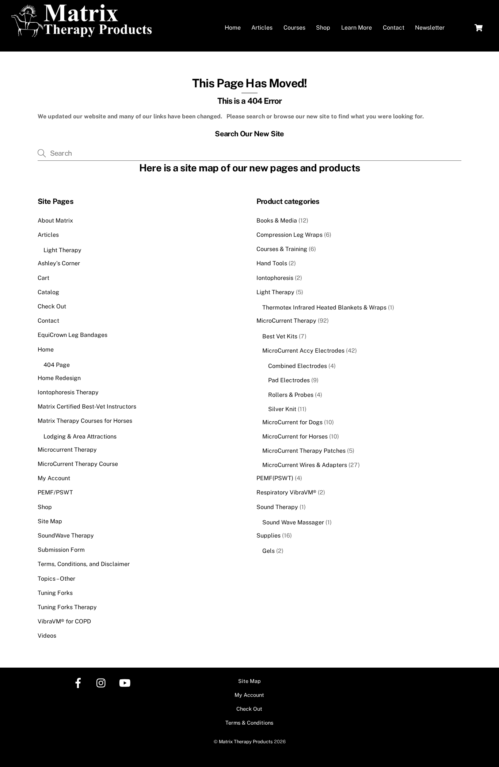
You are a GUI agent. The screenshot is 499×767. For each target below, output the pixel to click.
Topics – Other (56, 578)
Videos (47, 635)
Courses (294, 27)
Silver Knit (282, 409)
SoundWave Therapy (66, 535)
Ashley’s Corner (59, 263)
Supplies (268, 535)
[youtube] (126, 682)
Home (233, 27)
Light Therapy (62, 250)
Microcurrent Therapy (67, 449)
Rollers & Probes (290, 394)
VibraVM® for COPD (64, 621)
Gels (268, 550)
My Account (54, 478)
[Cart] (478, 27)
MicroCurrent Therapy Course (78, 463)
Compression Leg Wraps (289, 234)
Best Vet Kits (279, 336)
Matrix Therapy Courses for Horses (85, 420)
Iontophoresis (274, 277)
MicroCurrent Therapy (286, 320)
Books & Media (276, 220)
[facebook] (79, 682)
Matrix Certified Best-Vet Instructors (87, 406)
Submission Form (61, 549)
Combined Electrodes (297, 365)
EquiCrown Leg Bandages (72, 334)
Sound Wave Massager (293, 522)
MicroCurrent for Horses (295, 436)
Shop (323, 27)
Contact (393, 27)
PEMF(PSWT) (274, 478)
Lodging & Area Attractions (80, 436)
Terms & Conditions (249, 722)
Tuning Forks (55, 592)
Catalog (48, 292)
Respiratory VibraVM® (286, 492)
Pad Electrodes (289, 380)
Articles (262, 27)
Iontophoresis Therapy (68, 392)
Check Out (52, 306)
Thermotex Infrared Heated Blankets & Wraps (324, 307)
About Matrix (55, 220)
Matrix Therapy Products (246, 741)
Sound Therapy (277, 507)
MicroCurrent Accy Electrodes (303, 350)
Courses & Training (281, 249)
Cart (43, 277)
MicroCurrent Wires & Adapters (304, 465)
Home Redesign (59, 378)
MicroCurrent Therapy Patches (304, 450)
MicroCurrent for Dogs (292, 422)
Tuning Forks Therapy (67, 607)
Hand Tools (271, 263)
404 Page (56, 364)
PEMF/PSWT (55, 492)
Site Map (50, 521)
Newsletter (430, 27)
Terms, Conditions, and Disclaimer (84, 564)
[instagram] (103, 682)
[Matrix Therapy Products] (83, 34)
